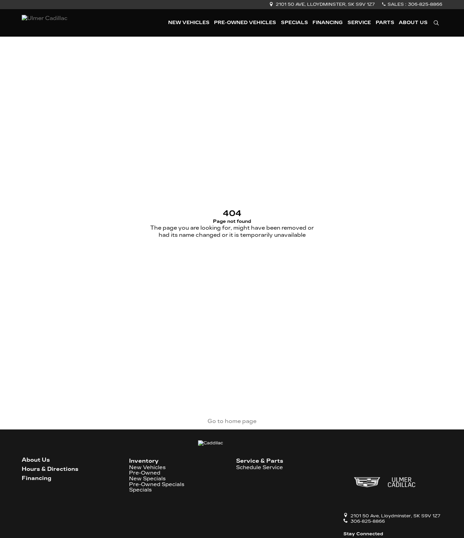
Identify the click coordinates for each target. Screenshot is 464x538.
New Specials (147, 478)
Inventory (144, 461)
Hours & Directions (50, 469)
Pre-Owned (144, 473)
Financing (36, 478)
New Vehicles (147, 467)
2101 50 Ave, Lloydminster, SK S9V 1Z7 (325, 4)
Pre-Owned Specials (156, 484)
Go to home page (232, 421)
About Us (36, 460)
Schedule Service (259, 467)
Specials (140, 490)
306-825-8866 (425, 4)
